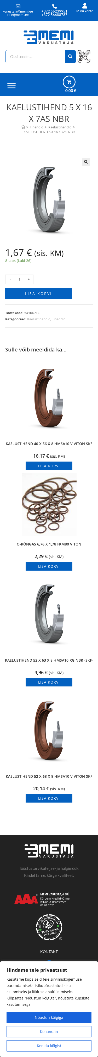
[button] (86, 162)
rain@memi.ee (18, 15)
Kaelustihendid (38, 319)
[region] (49, 1009)
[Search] (70, 56)
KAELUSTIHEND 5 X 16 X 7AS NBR (49, 131)
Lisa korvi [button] (49, 465)
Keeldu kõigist (49, 1045)
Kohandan (49, 1031)
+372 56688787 (54, 15)
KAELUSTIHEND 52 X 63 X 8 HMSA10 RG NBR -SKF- (49, 660)
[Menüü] (11, 85)
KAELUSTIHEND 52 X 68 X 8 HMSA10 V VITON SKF (49, 776)
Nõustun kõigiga (49, 1017)
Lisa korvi (38, 293)
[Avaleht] (23, 127)
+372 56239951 (54, 11)
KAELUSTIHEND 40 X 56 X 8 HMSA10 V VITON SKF (49, 443)
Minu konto (84, 11)
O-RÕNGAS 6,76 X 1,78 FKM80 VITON (49, 544)
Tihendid (59, 319)
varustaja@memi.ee (18, 11)
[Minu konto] (85, 6)
